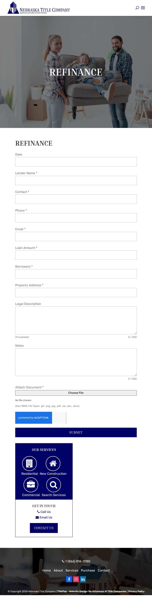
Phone (21, 210)
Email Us (45, 517)
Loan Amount (26, 248)
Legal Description (28, 304)
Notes (19, 345)
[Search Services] (53, 484)
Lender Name (26, 173)
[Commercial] (31, 484)
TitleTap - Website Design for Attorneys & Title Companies (91, 591)
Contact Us (43, 528)
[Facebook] (69, 581)
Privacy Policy (136, 591)
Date (18, 154)
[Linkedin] (83, 581)
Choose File (76, 393)
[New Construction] (53, 463)
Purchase (88, 570)
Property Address (29, 285)
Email (20, 229)
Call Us (45, 512)
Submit (76, 432)
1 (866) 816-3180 (77, 561)
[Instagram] (76, 581)
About (58, 570)
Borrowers (24, 266)
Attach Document (29, 387)
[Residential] (29, 463)
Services (72, 570)
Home (46, 570)
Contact (22, 192)
